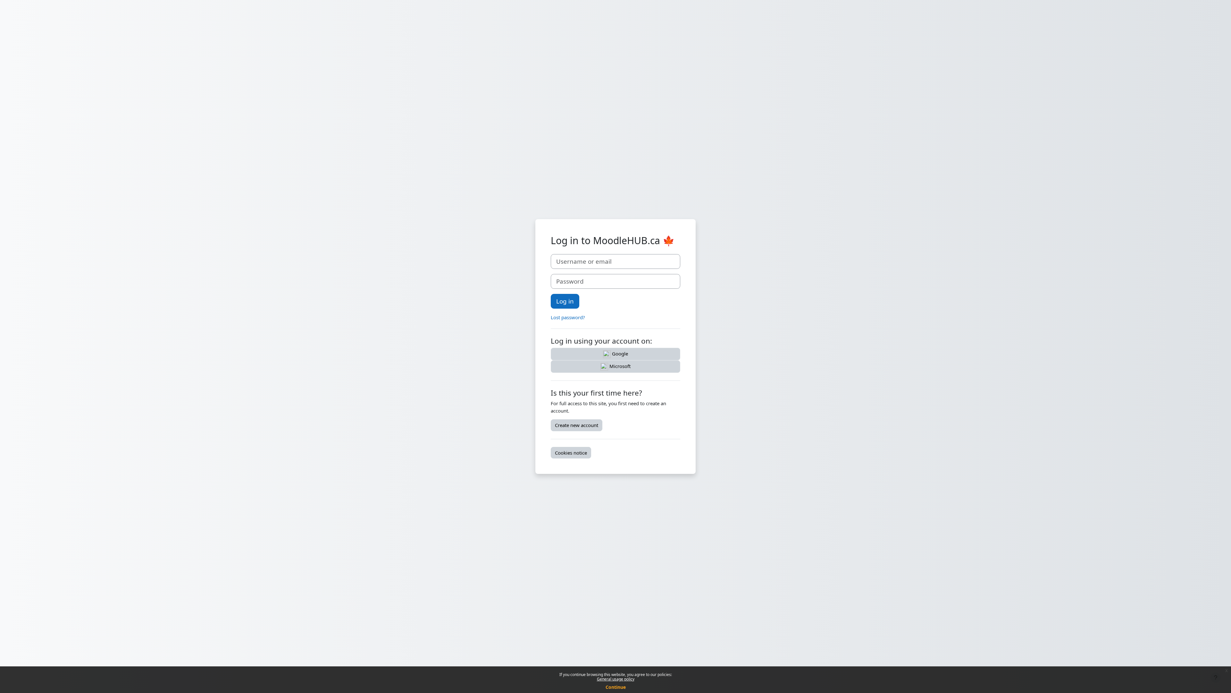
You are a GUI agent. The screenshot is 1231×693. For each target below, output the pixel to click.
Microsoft (619, 366)
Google (619, 353)
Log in (565, 301)
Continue (616, 687)
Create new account (576, 425)
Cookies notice (571, 452)
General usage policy (615, 679)
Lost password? (568, 317)
